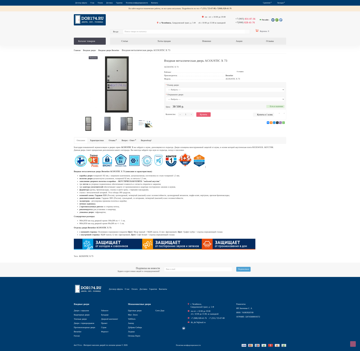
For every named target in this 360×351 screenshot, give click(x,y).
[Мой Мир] (274, 122)
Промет (104, 323)
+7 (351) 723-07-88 (217, 318)
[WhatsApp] (283, 122)
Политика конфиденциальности (137, 3)
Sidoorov (104, 311)
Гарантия (119, 3)
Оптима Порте (134, 336)
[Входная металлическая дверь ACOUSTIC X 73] (88, 124)
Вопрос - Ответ (129, 140)
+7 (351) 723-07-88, (208, 8)
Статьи (124, 41)
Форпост (104, 332)
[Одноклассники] (271, 122)
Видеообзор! (146, 140)
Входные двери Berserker (108, 50)
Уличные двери (80, 319)
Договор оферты (81, 3)
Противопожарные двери (84, 327)
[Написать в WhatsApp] (276, 19)
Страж (103, 327)
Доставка (109, 3)
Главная (77, 50)
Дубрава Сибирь (135, 327)
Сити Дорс (160, 311)
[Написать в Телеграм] (280, 19)
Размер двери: (173, 85)
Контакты (154, 3)
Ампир (131, 323)
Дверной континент (109, 319)
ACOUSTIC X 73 (86, 256)
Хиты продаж (164, 41)
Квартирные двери (82, 315)
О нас (92, 3)
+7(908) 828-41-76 (223, 8)
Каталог (86, 41)
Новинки (206, 41)
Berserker (77, 332)
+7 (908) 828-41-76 (199, 318)
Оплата (100, 3)
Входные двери (89, 50)
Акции (239, 41)
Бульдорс (105, 315)
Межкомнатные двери (139, 304)
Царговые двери (135, 311)
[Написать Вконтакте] (272, 19)
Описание (81, 140)
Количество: (171, 114)
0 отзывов (240, 71)
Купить (203, 114)
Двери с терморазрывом (84, 323)
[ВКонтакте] (268, 122)
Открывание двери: (175, 95)
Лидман (131, 332)
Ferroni (77, 336)
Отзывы (270, 41)
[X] (277, 122)
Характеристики (97, 140)
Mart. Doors (133, 315)
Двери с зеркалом (81, 311)
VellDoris (131, 319)
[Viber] (280, 122)
